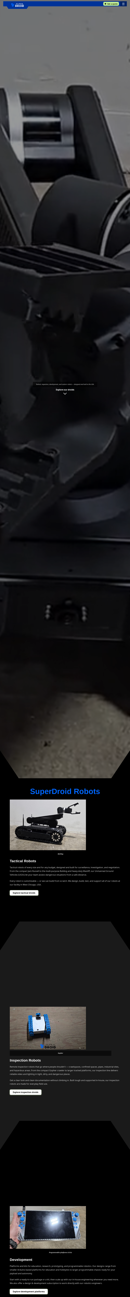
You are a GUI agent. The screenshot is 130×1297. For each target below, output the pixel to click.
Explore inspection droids (25, 1092)
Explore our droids (65, 389)
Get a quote (112, 4)
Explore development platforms (29, 1291)
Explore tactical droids (24, 892)
